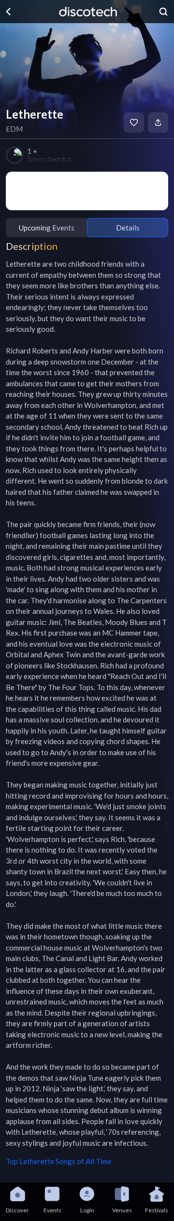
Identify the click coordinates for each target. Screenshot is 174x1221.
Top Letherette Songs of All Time (59, 1161)
